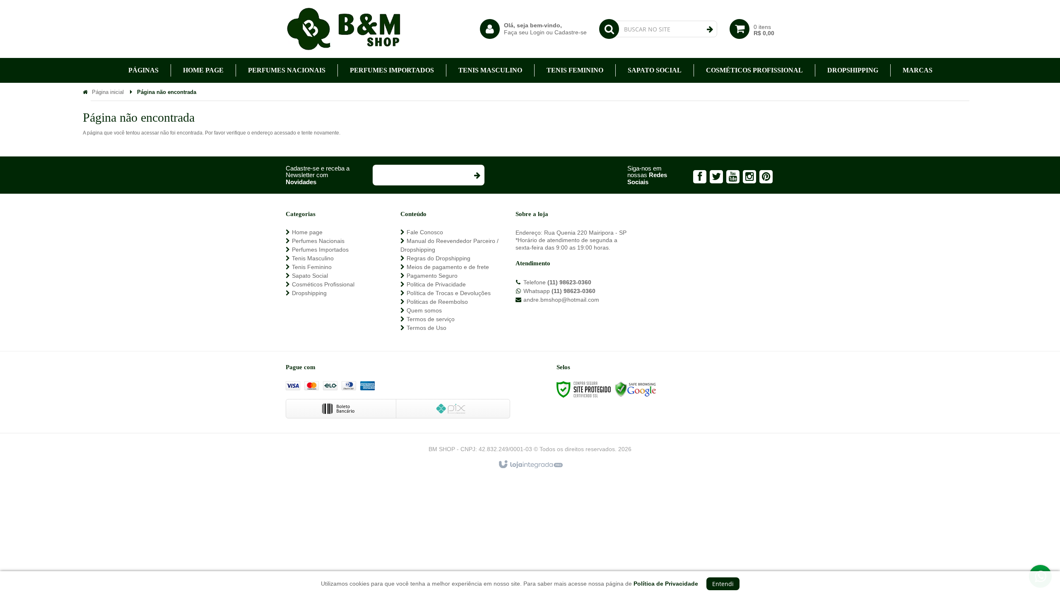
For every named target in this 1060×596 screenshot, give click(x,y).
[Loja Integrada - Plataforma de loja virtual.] (530, 465)
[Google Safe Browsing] (635, 389)
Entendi (723, 584)
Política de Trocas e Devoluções (449, 293)
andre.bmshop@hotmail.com (561, 299)
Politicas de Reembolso (437, 301)
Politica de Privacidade (436, 284)
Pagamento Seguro (432, 275)
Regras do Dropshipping (438, 258)
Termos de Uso (426, 327)
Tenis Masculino (313, 258)
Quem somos (424, 310)
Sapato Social (310, 275)
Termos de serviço (431, 319)
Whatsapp (559, 291)
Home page (307, 232)
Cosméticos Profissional (323, 284)
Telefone (557, 282)
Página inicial (108, 92)
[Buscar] (710, 29)
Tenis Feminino (312, 267)
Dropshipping (309, 293)
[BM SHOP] (344, 29)
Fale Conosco (425, 232)
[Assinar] (476, 175)
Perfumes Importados (320, 249)
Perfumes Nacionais (318, 241)
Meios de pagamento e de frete (448, 267)
